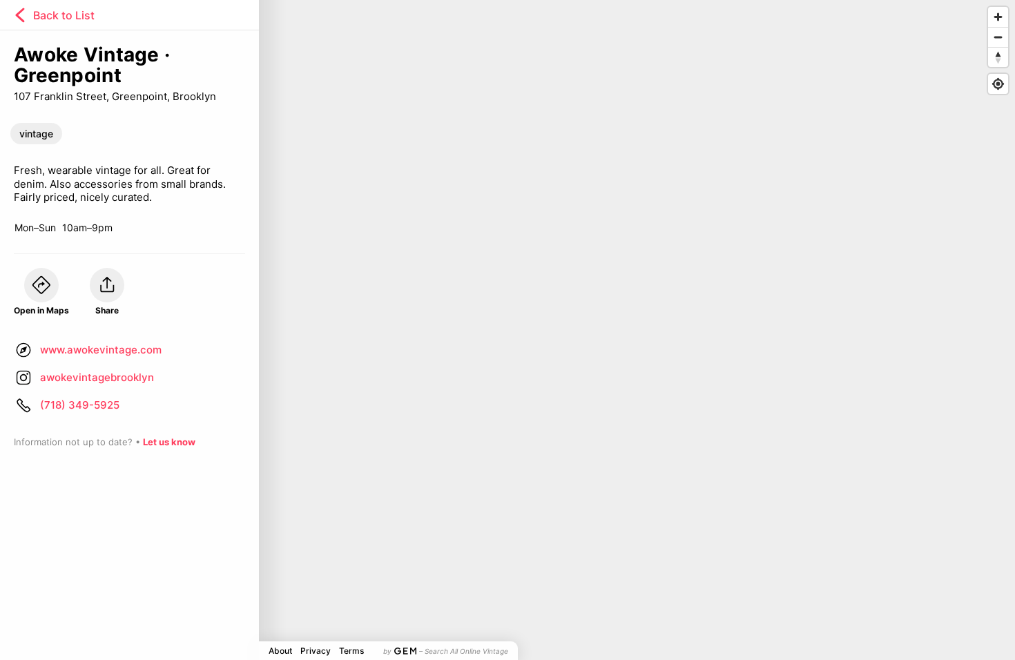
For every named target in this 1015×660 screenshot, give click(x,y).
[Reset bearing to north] (998, 57)
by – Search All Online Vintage (445, 651)
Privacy (315, 651)
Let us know (169, 441)
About (280, 651)
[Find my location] (998, 84)
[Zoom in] (998, 17)
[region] (507, 330)
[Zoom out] (998, 37)
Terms (351, 651)
